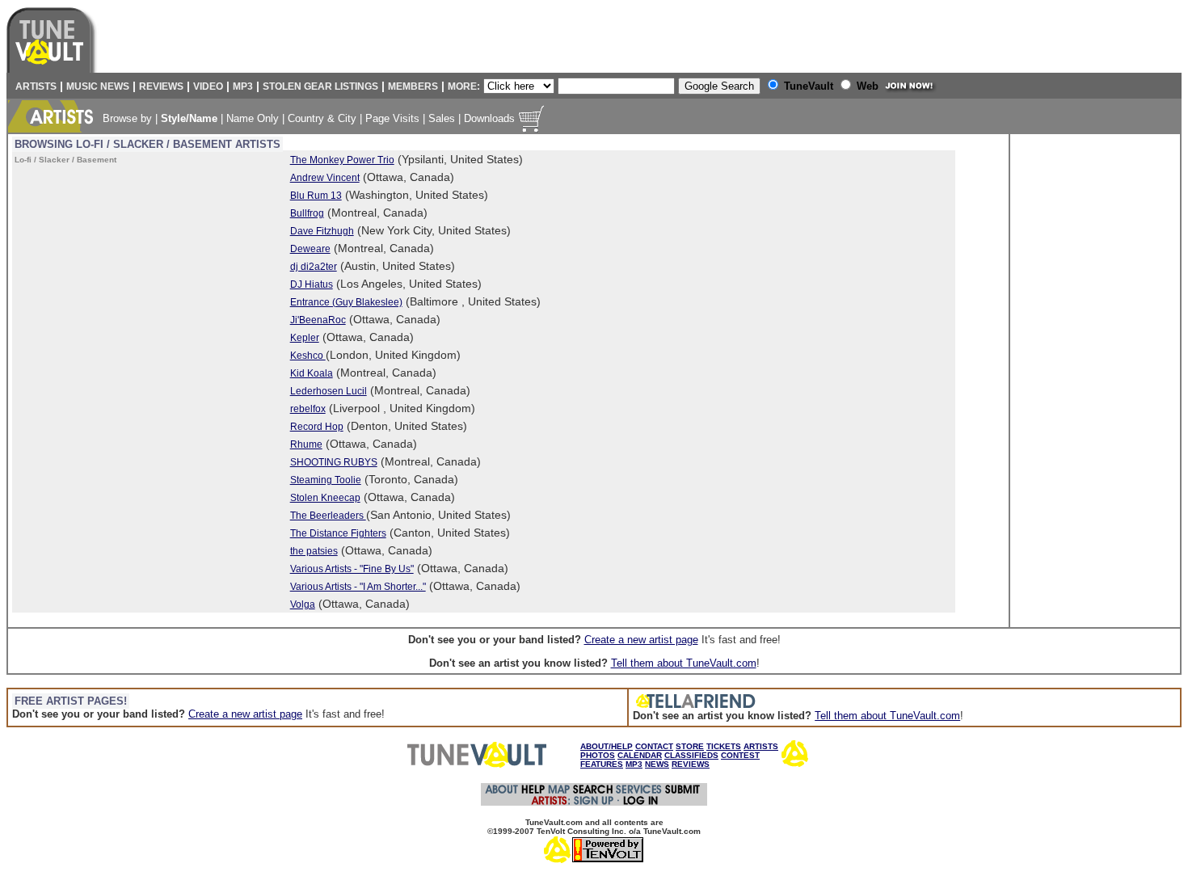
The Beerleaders (328, 515)
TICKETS (723, 746)
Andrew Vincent (325, 177)
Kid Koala (311, 373)
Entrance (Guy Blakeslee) (346, 302)
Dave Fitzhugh (322, 231)
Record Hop (316, 426)
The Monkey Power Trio (342, 160)
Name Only (252, 118)
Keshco (308, 355)
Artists (34, 86)
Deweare (310, 249)
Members (413, 86)
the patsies (314, 551)
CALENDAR (639, 755)
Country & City (322, 118)
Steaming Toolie (325, 480)
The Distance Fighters (338, 533)
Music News (97, 86)
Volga (302, 604)
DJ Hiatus (311, 284)
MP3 (243, 86)
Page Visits (392, 118)
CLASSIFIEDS (691, 755)
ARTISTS (761, 746)
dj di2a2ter (313, 266)
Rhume (306, 444)
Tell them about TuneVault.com (683, 663)
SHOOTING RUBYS (333, 462)
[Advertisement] (1079, 380)
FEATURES (601, 764)
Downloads (489, 118)
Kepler (304, 337)
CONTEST (740, 755)
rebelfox (308, 409)
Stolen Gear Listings (320, 86)
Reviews (161, 86)
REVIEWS (691, 764)
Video (208, 86)
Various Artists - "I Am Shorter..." (358, 586)
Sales (441, 118)
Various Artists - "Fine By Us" (352, 569)
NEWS (657, 764)
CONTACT (654, 746)
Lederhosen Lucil (328, 391)
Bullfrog (307, 213)
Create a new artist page (641, 640)
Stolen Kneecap (325, 497)
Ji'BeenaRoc (318, 320)
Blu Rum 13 (316, 195)
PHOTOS (597, 755)
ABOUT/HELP (606, 746)
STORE (690, 746)
